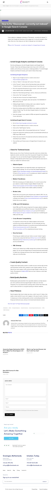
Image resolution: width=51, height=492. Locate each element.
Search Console (24, 308)
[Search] (47, 2)
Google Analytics (16, 308)
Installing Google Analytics (18, 75)
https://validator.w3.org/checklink (39, 196)
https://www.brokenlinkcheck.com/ (33, 198)
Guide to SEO (25, 271)
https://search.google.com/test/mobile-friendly (25, 186)
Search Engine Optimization (35, 308)
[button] (44, 481)
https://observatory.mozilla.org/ (27, 240)
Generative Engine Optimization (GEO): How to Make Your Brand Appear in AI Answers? (13, 351)
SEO (43, 308)
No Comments (38, 31)
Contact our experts (21, 445)
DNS (10, 308)
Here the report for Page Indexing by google (18, 304)
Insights (7, 6)
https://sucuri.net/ (35, 238)
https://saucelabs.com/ (19, 229)
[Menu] (4, 2)
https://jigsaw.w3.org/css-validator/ (22, 213)
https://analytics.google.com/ (20, 80)
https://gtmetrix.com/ (23, 173)
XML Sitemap (6, 310)
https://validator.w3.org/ (29, 211)
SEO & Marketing (5, 20)
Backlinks (5, 308)
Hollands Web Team (10, 31)
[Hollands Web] (25, 2)
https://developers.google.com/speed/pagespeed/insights (31, 171)
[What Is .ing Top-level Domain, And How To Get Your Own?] (37, 341)
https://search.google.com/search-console (26, 123)
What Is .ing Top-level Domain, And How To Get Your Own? (36, 350)
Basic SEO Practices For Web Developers (11, 371)
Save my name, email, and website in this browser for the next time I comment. (22, 410)
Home (4, 6)
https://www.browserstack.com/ (21, 227)
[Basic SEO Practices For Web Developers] (13, 363)
